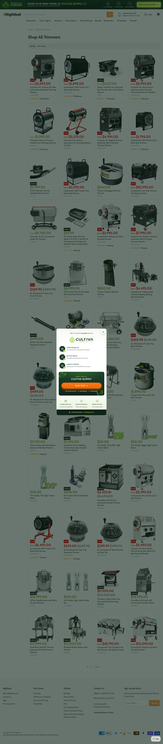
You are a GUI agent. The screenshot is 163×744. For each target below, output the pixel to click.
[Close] (103, 332)
